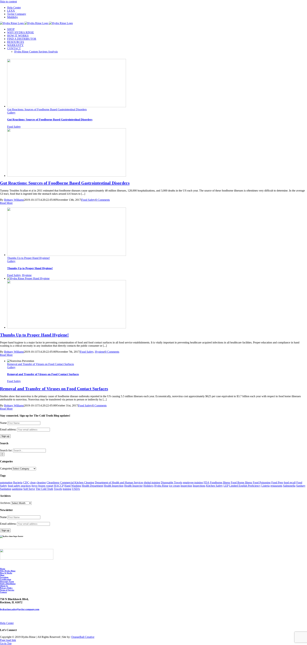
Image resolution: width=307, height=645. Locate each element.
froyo (34, 485)
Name (3, 422)
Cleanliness (53, 482)
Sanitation (5, 488)
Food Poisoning (262, 482)
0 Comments (103, 199)
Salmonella (289, 485)
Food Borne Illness (241, 482)
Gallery (11, 112)
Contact (3, 592)
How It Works (6, 573)
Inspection (186, 485)
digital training (152, 482)
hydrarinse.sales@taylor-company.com (19, 609)
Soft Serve (29, 488)
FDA (206, 482)
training (67, 488)
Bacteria (17, 482)
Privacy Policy (6, 588)
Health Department (92, 485)
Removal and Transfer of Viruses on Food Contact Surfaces (40, 364)
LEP (225, 485)
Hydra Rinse (161, 485)
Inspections (199, 485)
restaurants (276, 485)
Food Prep (277, 482)
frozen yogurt (45, 485)
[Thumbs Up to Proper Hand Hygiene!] (28, 278)
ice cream (174, 485)
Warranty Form (7, 581)
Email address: (8, 429)
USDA (76, 488)
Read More (6, 202)
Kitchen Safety (214, 485)
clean (33, 482)
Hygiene (27, 275)
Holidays (148, 485)
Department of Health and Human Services (119, 482)
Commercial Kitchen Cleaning (77, 482)
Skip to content (8, 1)
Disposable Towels (171, 482)
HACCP (59, 485)
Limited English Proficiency (245, 485)
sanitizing (17, 488)
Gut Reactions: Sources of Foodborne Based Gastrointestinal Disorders (47, 109)
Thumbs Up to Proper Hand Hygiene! (28, 257)
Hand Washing (72, 485)
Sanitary (300, 485)
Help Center (7, 623)
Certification (5, 579)
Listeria (265, 485)
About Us (4, 586)
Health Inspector (133, 485)
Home (2, 569)
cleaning (41, 482)
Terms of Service (7, 590)
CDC (26, 482)
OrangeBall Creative (82, 636)
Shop (2, 575)
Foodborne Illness (220, 482)
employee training (193, 482)
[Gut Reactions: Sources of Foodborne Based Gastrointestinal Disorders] (66, 175)
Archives (5, 502)
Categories (6, 468)
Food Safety (14, 126)
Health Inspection (113, 485)
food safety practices (19, 485)
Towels (58, 488)
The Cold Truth (44, 488)
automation (6, 482)
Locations (4, 577)
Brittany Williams (14, 199)
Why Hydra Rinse (7, 571)
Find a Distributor (8, 584)
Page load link (8, 640)
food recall (290, 482)
